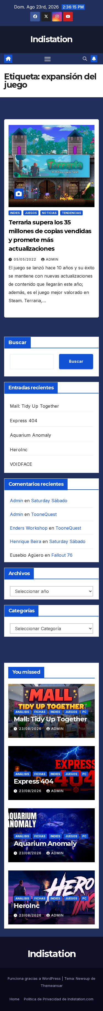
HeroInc (18, 449)
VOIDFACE (21, 464)
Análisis (22, 711)
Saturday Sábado (49, 500)
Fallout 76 (62, 555)
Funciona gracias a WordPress (35, 978)
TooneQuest (44, 514)
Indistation (51, 39)
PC (84, 711)
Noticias (49, 213)
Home (15, 999)
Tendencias (71, 213)
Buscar (18, 342)
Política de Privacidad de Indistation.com (58, 999)
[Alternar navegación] (47, 59)
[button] (85, 58)
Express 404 (23, 420)
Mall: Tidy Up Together (34, 406)
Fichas (39, 711)
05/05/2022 (25, 259)
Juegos (31, 213)
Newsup (83, 978)
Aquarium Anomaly (30, 435)
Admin (52, 259)
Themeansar (52, 985)
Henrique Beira (25, 541)
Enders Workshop (29, 528)
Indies (15, 213)
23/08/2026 (31, 729)
